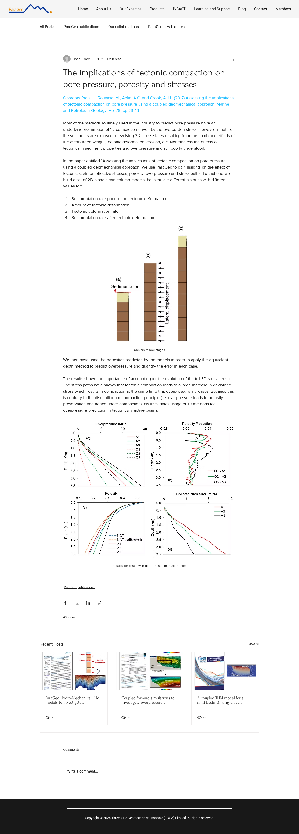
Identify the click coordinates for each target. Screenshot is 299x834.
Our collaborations (123, 27)
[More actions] (233, 59)
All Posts (47, 27)
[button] (130, 7)
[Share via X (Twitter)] (77, 603)
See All (254, 643)
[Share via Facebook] (65, 603)
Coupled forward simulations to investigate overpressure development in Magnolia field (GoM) (147, 700)
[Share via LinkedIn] (88, 603)
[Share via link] (99, 603)
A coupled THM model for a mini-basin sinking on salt (220, 700)
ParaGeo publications (81, 27)
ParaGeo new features (166, 27)
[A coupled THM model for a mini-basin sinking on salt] (225, 671)
